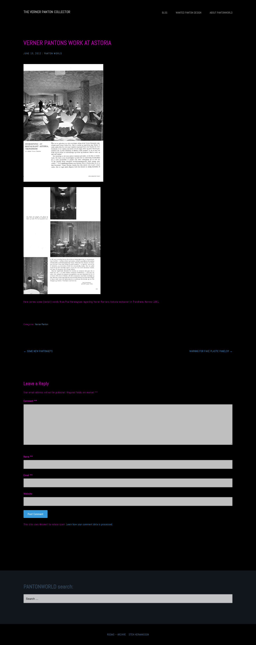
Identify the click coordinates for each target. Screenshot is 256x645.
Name (27, 456)
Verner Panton (41, 324)
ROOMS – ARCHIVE (116, 634)
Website (28, 493)
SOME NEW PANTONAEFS (38, 351)
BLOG (164, 12)
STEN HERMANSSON (139, 634)
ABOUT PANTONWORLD (221, 12)
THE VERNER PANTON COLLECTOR (47, 12)
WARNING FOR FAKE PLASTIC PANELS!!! (210, 351)
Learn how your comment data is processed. (89, 524)
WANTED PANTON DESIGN (188, 12)
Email (27, 475)
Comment (30, 401)
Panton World (53, 53)
